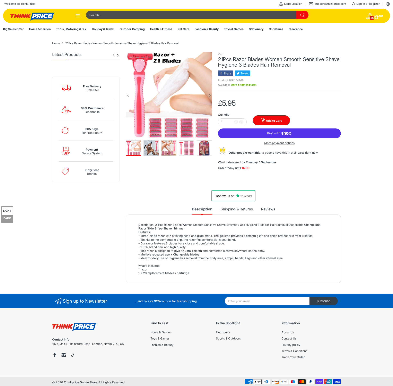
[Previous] (118, 55)
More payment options (279, 143)
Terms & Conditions (294, 351)
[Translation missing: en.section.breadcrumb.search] (302, 15)
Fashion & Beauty (162, 344)
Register (374, 3)
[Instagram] (63, 355)
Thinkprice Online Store (80, 382)
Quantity (223, 114)
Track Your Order (293, 357)
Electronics (223, 332)
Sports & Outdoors (228, 338)
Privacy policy (290, 344)
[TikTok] (72, 355)
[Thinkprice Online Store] (32, 16)
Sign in (361, 3)
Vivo (220, 54)
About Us (287, 332)
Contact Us (288, 338)
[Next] (114, 55)
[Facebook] (54, 355)
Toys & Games (159, 338)
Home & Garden (161, 332)
